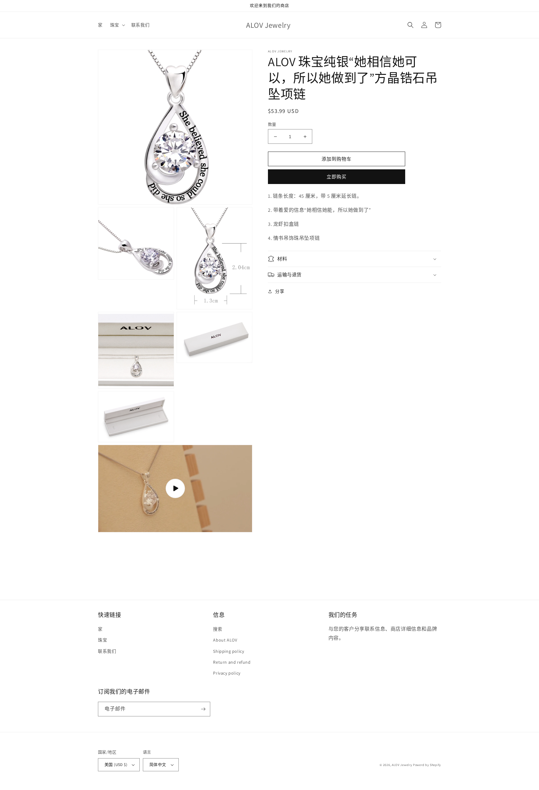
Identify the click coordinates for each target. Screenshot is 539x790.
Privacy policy (226, 673)
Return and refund (231, 662)
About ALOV (225, 640)
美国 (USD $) (115, 764)
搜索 (217, 629)
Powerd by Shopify (427, 765)
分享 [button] (279, 291)
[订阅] (203, 709)
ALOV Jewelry (402, 765)
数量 (272, 124)
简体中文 (157, 764)
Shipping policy (228, 651)
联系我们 (107, 651)
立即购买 (337, 177)
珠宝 (102, 640)
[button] (117, 25)
